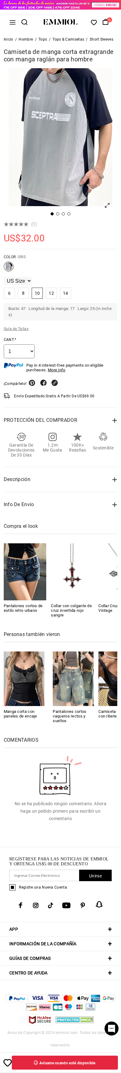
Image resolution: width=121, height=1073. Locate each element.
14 (65, 293)
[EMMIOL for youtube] (66, 905)
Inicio (8, 39)
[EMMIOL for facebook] (20, 905)
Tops (42, 39)
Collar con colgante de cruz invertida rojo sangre (71, 610)
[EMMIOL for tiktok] (50, 905)
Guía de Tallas (16, 329)
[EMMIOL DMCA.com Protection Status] (75, 1024)
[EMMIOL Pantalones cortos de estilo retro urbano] (25, 571)
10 (37, 293)
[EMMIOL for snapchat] (99, 904)
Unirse (95, 875)
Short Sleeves (101, 39)
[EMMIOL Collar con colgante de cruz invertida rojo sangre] (72, 571)
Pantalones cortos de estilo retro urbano (23, 608)
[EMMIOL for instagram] (35, 905)
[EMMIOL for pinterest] (83, 905)
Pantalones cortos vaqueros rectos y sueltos (69, 716)
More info (56, 370)
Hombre (26, 39)
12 (51, 293)
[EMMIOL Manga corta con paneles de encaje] (24, 678)
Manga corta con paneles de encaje (20, 713)
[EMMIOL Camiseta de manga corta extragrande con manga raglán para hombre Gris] (9, 269)
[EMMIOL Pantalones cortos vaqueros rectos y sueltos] (73, 678)
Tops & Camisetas (68, 39)
